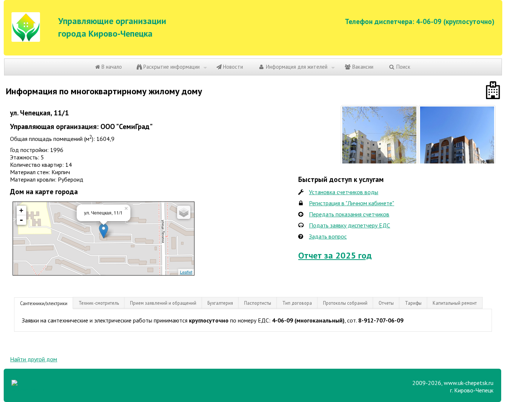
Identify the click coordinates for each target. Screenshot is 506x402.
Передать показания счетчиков (349, 214)
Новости (232, 66)
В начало (111, 66)
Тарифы (413, 303)
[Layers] (183, 212)
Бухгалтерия (220, 303)
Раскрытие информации (171, 66)
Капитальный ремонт (455, 303)
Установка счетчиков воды (343, 192)
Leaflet (186, 272)
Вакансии (362, 66)
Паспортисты (257, 303)
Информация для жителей (295, 66)
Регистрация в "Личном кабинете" (351, 203)
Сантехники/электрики (43, 303)
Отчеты (386, 303)
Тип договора (297, 303)
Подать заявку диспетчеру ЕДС (349, 225)
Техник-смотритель (99, 303)
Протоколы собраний (345, 303)
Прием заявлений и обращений (163, 303)
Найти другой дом (33, 359)
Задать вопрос (328, 236)
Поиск (402, 66)
